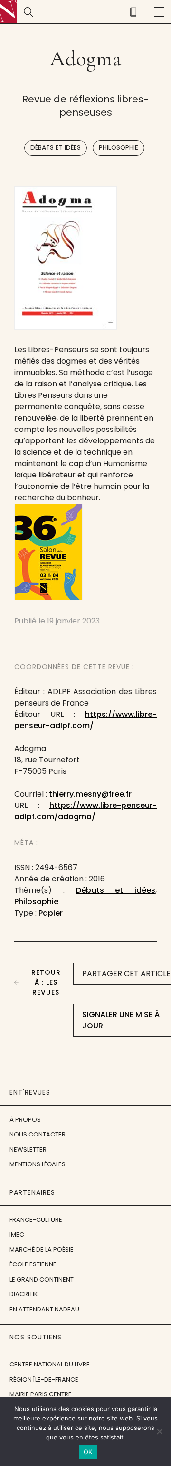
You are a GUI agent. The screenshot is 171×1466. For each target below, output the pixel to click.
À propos (25, 1119)
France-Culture (36, 1219)
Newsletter (28, 1149)
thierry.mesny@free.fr (90, 793)
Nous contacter (38, 1134)
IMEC (17, 1234)
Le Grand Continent (42, 1279)
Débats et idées (55, 147)
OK (88, 1452)
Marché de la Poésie (42, 1249)
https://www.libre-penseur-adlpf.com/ (85, 720)
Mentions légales (38, 1164)
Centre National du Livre (50, 1364)
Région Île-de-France (44, 1379)
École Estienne (33, 1264)
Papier (50, 912)
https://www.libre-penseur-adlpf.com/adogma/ (85, 811)
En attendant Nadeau (44, 1309)
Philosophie (118, 147)
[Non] (159, 1431)
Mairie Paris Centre (41, 1394)
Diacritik (24, 1294)
